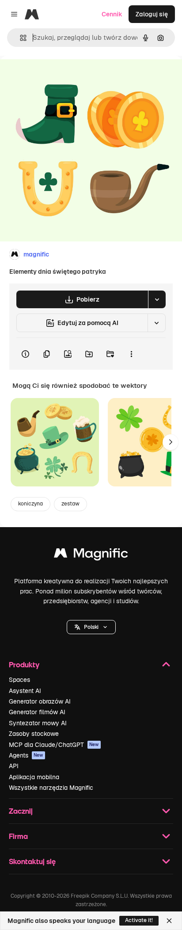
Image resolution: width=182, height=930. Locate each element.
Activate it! (139, 920)
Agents (26, 755)
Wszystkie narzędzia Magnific (51, 788)
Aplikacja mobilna (34, 777)
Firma (18, 836)
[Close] (169, 920)
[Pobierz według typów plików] (157, 299)
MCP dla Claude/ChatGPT (54, 745)
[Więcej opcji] (131, 354)
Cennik (112, 14)
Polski (91, 627)
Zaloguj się (152, 14)
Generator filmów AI (37, 712)
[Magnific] (91, 555)
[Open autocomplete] (20, 37)
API (14, 766)
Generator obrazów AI (40, 701)
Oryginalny (61, 76)
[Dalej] (170, 442)
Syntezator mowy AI (38, 723)
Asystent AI (25, 691)
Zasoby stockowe (34, 734)
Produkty (24, 664)
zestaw (70, 503)
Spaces (19, 680)
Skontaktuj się (32, 861)
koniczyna (30, 503)
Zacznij (21, 810)
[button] (91, 627)
